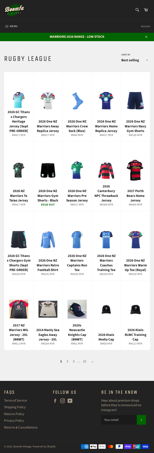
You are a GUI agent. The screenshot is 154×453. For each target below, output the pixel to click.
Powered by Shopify (44, 446)
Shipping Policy (15, 407)
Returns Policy (14, 414)
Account (145, 26)
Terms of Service (15, 400)
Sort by (125, 54)
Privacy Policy (14, 420)
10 (84, 361)
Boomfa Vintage (22, 446)
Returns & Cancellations (20, 427)
